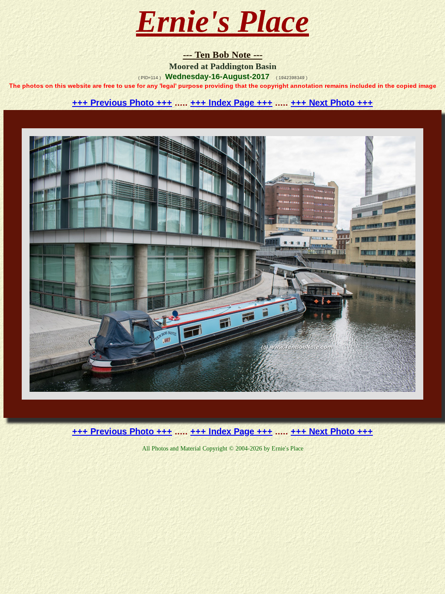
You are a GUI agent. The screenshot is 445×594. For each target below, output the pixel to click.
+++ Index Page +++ (231, 102)
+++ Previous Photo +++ (122, 102)
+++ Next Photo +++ (332, 102)
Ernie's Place (222, 21)
